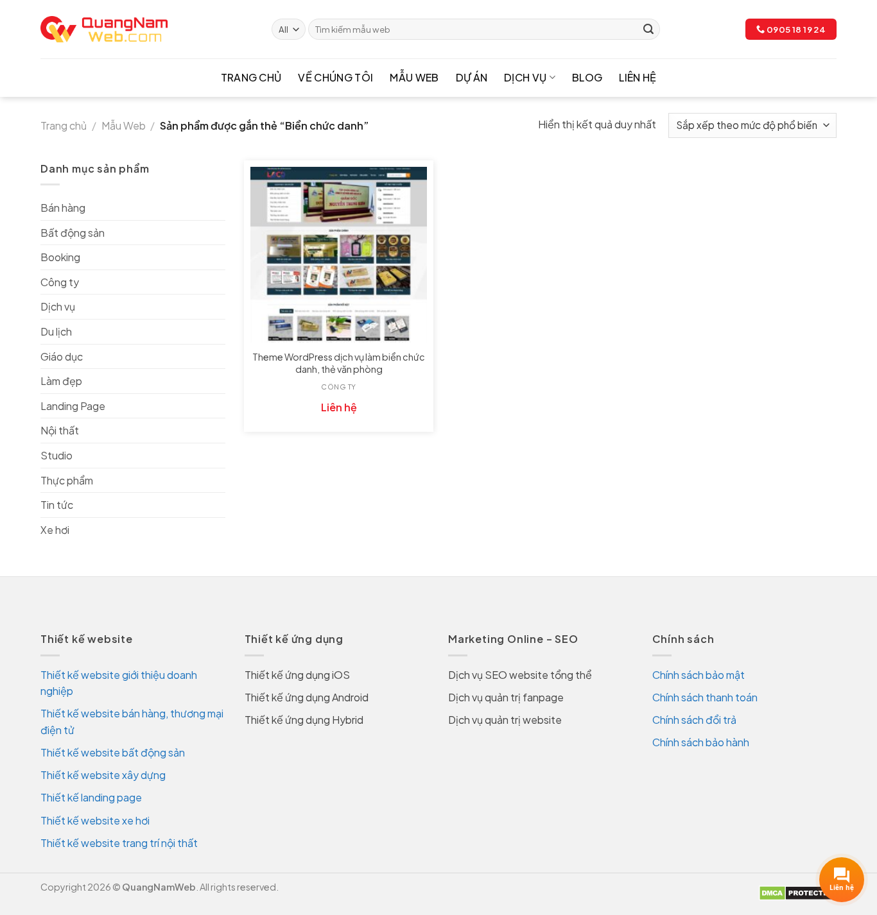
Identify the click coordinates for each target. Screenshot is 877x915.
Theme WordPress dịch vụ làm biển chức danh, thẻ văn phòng (338, 363)
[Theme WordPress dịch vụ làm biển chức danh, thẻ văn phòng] (338, 255)
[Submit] (648, 29)
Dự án (472, 77)
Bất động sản (72, 232)
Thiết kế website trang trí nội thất (119, 843)
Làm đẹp (61, 381)
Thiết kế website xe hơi (95, 820)
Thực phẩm (66, 480)
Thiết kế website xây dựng (103, 775)
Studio (56, 455)
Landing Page (72, 406)
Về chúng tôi (335, 77)
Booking (60, 257)
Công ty (59, 282)
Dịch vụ (525, 77)
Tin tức (56, 504)
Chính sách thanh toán (705, 697)
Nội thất (59, 430)
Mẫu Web (414, 77)
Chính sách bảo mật (698, 674)
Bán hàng (62, 207)
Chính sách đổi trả (694, 719)
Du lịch (56, 331)
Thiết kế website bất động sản (112, 752)
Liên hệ (637, 77)
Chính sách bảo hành (700, 742)
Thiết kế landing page (91, 797)
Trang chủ (251, 77)
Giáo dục (61, 356)
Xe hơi (54, 529)
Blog (587, 77)
